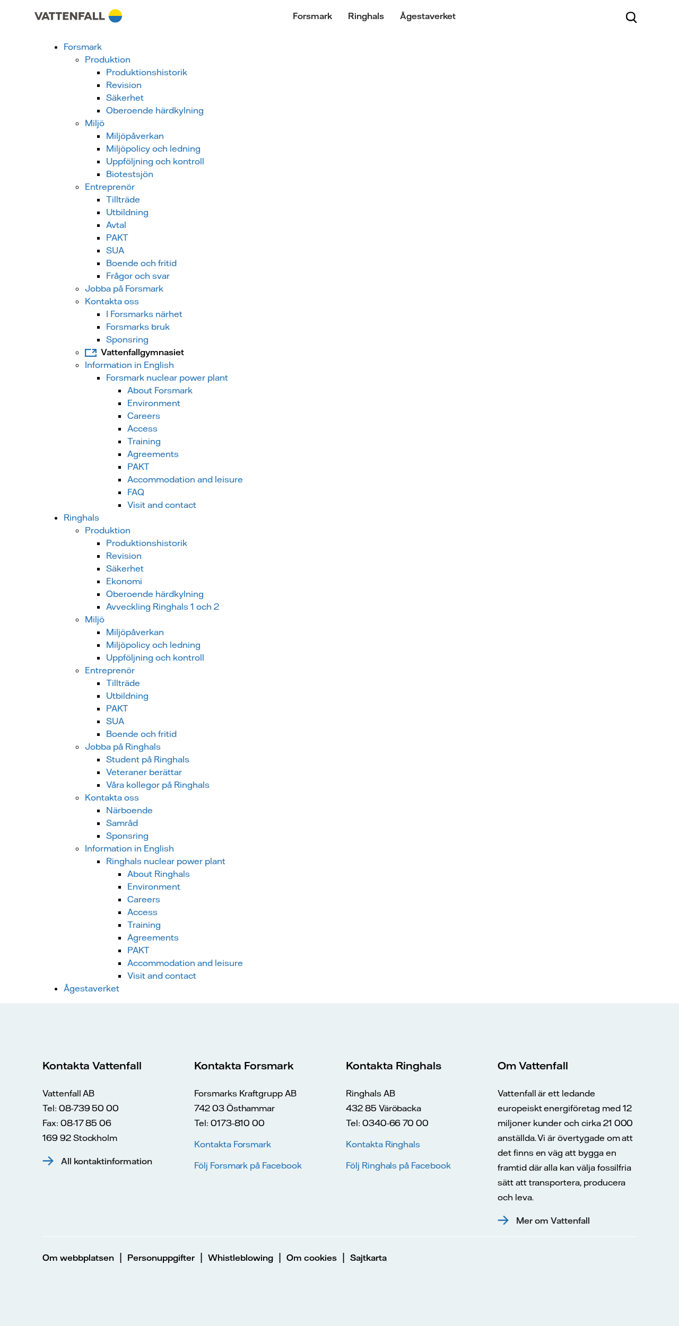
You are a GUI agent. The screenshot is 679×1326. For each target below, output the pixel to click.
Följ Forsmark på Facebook (248, 1165)
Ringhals (366, 16)
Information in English (129, 364)
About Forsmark (160, 390)
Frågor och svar (138, 275)
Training (144, 441)
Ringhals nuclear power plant (165, 861)
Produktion (107, 59)
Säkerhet (125, 97)
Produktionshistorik (146, 72)
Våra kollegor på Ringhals (158, 784)
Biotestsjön (129, 174)
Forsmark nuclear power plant (167, 377)
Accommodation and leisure (185, 479)
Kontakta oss (112, 301)
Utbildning (127, 212)
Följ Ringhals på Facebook (398, 1165)
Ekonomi (124, 581)
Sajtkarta (368, 1257)
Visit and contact (161, 504)
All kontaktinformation (106, 1161)
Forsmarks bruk (138, 326)
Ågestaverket (428, 16)
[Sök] (631, 16)
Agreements (153, 454)
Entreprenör (110, 186)
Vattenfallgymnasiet (142, 352)
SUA (115, 250)
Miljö (95, 123)
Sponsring (127, 339)
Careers (143, 415)
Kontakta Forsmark (232, 1144)
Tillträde (123, 199)
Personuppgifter (161, 1257)
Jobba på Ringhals (123, 746)
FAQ (135, 492)
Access (142, 428)
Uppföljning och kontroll (155, 161)
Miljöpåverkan (135, 135)
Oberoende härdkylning (155, 110)
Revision (124, 85)
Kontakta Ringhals (383, 1144)
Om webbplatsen (78, 1257)
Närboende (129, 810)
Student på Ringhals (147, 759)
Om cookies (311, 1257)
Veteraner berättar (144, 772)
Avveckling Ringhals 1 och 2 (162, 606)
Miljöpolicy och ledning (153, 148)
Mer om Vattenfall (553, 1220)
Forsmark (312, 16)
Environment (153, 403)
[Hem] (78, 16)
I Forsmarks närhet (144, 314)
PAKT (117, 237)
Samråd (122, 823)
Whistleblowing (240, 1257)
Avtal (116, 224)
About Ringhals (158, 873)
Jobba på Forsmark (124, 288)
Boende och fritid (141, 263)
